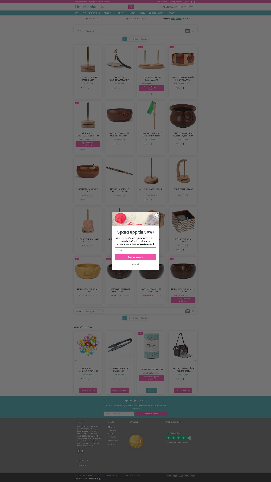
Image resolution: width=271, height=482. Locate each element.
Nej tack (135, 264)
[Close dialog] (156, 215)
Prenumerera (135, 257)
